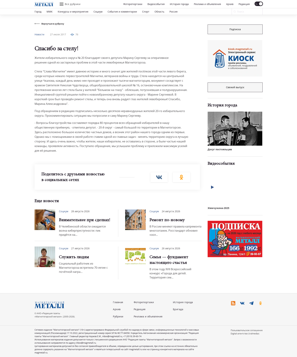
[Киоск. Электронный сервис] (235, 58)
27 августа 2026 (80, 248)
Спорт (145, 11)
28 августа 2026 (80, 211)
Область (159, 11)
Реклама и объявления (207, 4)
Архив (229, 4)
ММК (50, 11)
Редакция (244, 4)
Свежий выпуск (235, 87)
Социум (98, 11)
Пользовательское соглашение (247, 330)
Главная (118, 302)
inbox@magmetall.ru (112, 336)
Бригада (178, 309)
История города (179, 4)
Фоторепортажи (132, 4)
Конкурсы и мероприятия (73, 11)
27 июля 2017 (58, 34)
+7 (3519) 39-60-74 (132, 336)
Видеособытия (156, 4)
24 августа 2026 (171, 211)
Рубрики (118, 316)
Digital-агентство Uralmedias (245, 333)
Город (38, 11)
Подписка (235, 29)
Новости (39, 34)
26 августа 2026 (171, 248)
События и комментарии (122, 11)
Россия (173, 11)
